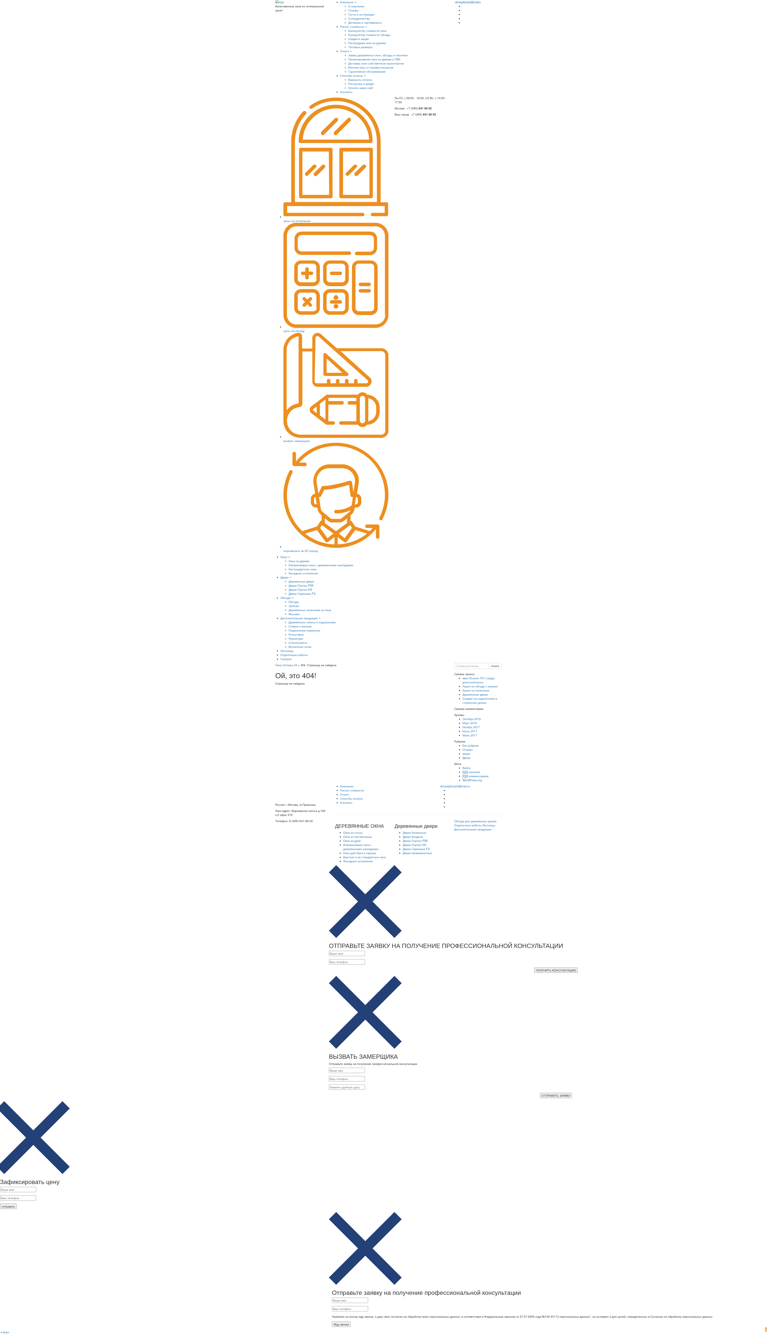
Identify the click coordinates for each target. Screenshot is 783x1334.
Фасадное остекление (303, 573)
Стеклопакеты (298, 642)
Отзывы (353, 10)
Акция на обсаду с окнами (480, 686)
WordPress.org (472, 780)
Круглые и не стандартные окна (364, 857)
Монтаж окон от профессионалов (370, 67)
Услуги (345, 51)
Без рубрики (470, 745)
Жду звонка (341, 1324)
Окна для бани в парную (359, 853)
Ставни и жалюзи (300, 626)
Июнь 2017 (469, 735)
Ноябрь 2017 (471, 727)
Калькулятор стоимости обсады (369, 35)
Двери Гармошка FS (302, 594)
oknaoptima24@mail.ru (468, 2)
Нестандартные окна (302, 569)
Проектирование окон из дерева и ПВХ (374, 59)
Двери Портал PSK (301, 585)
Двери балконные (414, 832)
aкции (466, 753)
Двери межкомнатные (417, 853)
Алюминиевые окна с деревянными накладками (321, 565)
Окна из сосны (353, 832)
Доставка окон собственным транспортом (376, 63)
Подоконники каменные (304, 630)
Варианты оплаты (360, 80)
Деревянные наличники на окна (310, 610)
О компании (356, 6)
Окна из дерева (299, 561)
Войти (466, 768)
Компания (347, 2)
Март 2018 (469, 723)
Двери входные (413, 837)
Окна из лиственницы (357, 837)
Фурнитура (296, 638)
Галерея (286, 659)
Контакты (346, 92)
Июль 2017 (469, 731)
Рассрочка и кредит (361, 84)
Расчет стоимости (352, 26)
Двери (284, 577)
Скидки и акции (358, 39)
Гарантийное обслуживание (367, 71)
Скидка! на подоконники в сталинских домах (479, 700)
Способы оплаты (352, 75)
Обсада (285, 598)
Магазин (294, 614)
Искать (495, 666)
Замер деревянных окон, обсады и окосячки (378, 55)
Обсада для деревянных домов (475, 821)
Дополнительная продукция (299, 618)
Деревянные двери (301, 581)
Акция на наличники (475, 690)
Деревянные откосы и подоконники (312, 622)
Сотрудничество (359, 18)
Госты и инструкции (361, 14)
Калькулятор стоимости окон (367, 31)
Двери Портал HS (300, 589)
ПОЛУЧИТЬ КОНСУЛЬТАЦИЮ (556, 970)
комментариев (475, 776)
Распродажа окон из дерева (367, 43)
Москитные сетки (300, 647)
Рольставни (296, 634)
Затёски (294, 606)
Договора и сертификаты (365, 22)
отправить (8, 1206)
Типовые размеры (360, 47)
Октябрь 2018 (471, 719)
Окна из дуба (352, 841)
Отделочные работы (294, 655)
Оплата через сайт (360, 88)
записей (471, 772)
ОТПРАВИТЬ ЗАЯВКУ (556, 1095)
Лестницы (286, 651)
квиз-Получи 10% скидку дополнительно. (478, 680)
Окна (284, 557)
